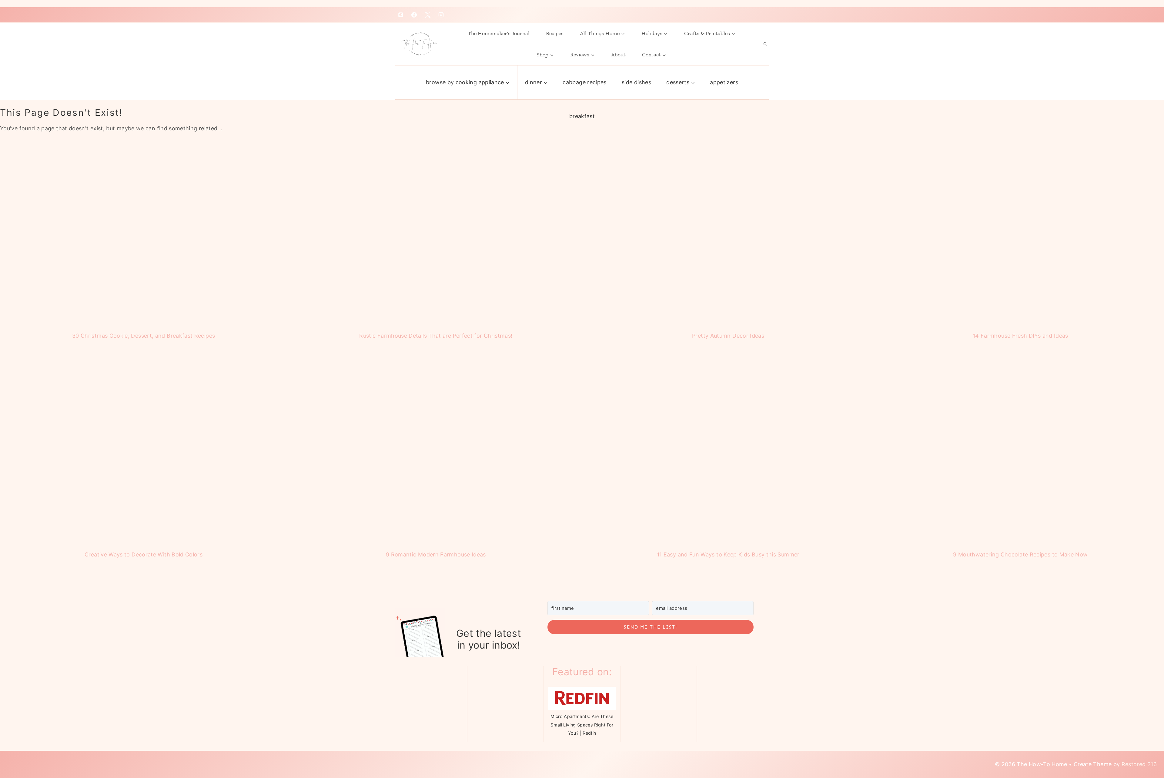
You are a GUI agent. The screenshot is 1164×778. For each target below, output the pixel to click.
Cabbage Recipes (584, 82)
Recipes (555, 33)
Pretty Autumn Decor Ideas (728, 335)
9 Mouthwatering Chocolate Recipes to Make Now (1020, 554)
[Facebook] (414, 14)
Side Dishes (636, 82)
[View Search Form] (765, 44)
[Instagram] (441, 14)
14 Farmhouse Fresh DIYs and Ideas (1020, 335)
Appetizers (724, 82)
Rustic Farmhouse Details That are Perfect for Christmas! (435, 335)
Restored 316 (1139, 764)
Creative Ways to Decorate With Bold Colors (143, 554)
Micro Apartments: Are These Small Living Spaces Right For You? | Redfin (582, 725)
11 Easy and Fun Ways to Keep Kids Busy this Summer (728, 554)
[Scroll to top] (1143, 748)
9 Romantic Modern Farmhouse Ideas (436, 554)
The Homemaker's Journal (499, 33)
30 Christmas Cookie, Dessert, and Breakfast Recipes (143, 335)
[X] (427, 14)
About (618, 54)
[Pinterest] (400, 14)
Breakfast (582, 116)
